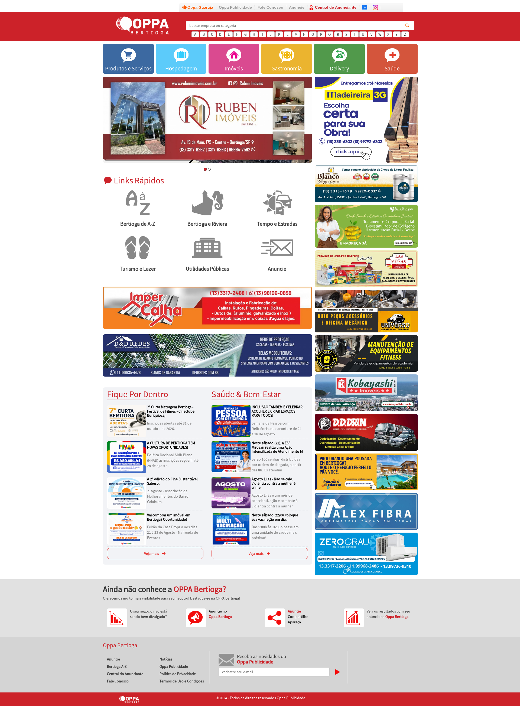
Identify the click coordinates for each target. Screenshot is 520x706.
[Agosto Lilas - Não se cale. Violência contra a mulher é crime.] (232, 492)
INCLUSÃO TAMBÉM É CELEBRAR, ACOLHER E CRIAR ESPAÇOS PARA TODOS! (277, 411)
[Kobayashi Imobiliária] (366, 394)
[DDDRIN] (366, 434)
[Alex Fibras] (366, 513)
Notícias (166, 659)
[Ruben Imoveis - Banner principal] (207, 118)
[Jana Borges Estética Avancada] (366, 227)
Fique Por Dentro (137, 394)
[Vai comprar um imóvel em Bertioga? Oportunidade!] (127, 528)
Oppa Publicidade (235, 7)
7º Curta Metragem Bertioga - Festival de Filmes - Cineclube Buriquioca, (170, 411)
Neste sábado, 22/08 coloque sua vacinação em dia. (275, 517)
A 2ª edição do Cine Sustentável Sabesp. (172, 481)
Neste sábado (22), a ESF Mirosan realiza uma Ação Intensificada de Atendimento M (277, 447)
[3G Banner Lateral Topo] (366, 121)
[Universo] (366, 312)
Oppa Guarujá (200, 7)
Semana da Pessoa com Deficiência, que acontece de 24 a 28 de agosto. (276, 428)
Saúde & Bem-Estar (246, 394)
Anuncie (296, 7)
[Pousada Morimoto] (366, 473)
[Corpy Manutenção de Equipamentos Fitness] (366, 354)
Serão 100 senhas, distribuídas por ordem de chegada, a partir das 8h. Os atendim (276, 464)
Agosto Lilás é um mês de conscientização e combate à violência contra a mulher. (275, 501)
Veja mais (151, 553)
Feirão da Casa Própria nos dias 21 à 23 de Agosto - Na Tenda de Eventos (172, 532)
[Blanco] (366, 185)
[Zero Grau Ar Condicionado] (366, 555)
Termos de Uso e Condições (182, 681)
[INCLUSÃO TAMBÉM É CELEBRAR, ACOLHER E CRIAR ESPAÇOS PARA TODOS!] (232, 420)
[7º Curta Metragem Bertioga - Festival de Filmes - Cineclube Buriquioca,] (127, 420)
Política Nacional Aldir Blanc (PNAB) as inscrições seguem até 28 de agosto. (173, 460)
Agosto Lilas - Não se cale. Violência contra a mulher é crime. (273, 483)
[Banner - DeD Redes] (207, 355)
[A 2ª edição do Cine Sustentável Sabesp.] (127, 492)
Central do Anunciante (335, 7)
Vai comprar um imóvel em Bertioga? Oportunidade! (168, 517)
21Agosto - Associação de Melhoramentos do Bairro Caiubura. (167, 496)
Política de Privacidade (178, 673)
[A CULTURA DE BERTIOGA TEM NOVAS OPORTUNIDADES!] (127, 456)
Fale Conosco (270, 7)
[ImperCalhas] (207, 307)
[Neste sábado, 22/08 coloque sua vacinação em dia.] (232, 528)
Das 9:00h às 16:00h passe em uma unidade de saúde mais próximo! (275, 532)
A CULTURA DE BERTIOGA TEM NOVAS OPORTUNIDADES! (171, 445)
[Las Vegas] (366, 270)
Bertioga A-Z (117, 666)
